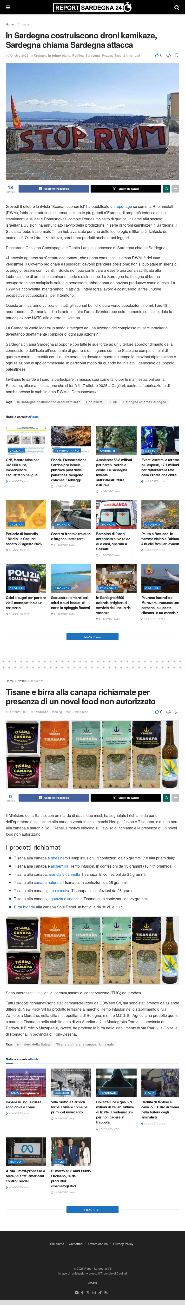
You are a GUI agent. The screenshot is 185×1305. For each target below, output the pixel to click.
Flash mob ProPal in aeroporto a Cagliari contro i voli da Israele (68, 737)
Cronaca (23, 24)
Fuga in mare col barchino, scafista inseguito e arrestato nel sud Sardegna (70, 676)
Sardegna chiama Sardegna (144, 402)
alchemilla (59, 999)
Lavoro (151, 1294)
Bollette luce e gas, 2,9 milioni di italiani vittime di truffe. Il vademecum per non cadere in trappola (115, 1245)
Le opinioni (19, 723)
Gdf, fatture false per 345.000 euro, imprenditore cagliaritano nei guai (22, 467)
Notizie (22, 813)
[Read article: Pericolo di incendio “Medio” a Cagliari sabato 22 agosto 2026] (26, 514)
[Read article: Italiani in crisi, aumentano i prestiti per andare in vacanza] (116, 1284)
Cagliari (17, 450)
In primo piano (59, 55)
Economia (108, 588)
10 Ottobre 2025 (17, 55)
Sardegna (93, 55)
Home (10, 24)
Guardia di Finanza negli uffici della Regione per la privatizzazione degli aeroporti (115, 676)
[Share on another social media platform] (175, 189)
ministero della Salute (34, 1177)
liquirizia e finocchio (66, 1031)
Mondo (15, 1294)
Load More (93, 769)
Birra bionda (24, 1039)
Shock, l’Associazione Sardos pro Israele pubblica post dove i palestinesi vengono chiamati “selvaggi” (68, 470)
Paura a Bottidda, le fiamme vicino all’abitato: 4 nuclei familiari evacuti (161, 538)
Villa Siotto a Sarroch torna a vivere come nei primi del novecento (69, 1240)
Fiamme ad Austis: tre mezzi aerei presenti (23, 671)
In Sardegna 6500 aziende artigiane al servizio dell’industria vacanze (113, 605)
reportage (124, 206)
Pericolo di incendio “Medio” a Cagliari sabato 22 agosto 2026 (24, 538)
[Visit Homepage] (92, 7)
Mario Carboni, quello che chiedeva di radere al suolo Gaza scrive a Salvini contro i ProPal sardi (26, 742)
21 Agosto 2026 (64, 545)
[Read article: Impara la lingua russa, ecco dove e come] (26, 1215)
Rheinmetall (95, 402)
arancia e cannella (64, 1007)
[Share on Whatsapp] (166, 189)
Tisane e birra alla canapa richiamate (85, 1177)
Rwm (114, 402)
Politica (78, 55)
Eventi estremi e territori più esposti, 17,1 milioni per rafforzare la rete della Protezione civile (160, 467)
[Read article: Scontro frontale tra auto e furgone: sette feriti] (71, 514)
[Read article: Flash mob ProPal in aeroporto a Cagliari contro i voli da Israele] (71, 713)
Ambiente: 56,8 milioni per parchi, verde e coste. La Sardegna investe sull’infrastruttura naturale (114, 472)
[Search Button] (176, 7)
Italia (14, 1225)
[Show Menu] (8, 7)
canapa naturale (48, 1015)
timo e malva (59, 1023)
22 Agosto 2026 (18, 481)
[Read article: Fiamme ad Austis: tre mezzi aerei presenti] (26, 649)
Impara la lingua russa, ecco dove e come (24, 1237)
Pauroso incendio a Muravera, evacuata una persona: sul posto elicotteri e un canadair (160, 605)
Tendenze (37, 813)
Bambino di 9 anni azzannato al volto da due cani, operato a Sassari (113, 541)
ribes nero (59, 990)
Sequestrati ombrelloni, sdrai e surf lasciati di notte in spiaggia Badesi (70, 602)
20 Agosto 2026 (18, 759)
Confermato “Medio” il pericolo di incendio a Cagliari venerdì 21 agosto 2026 (159, 676)
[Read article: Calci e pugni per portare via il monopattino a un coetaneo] (26, 578)
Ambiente (107, 450)
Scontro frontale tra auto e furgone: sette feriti (71, 536)
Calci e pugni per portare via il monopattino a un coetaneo (26, 602)
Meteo (150, 450)
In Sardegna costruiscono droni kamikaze (49, 402)
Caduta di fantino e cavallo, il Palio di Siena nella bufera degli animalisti (160, 1242)
